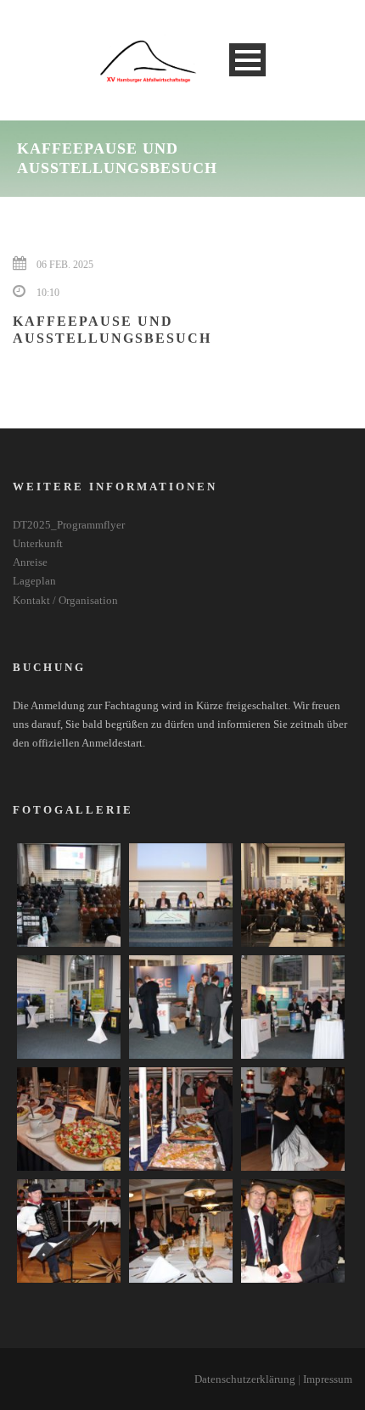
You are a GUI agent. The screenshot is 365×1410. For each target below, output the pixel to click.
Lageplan (34, 580)
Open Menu (247, 59)
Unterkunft (38, 543)
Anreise (30, 562)
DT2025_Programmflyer (69, 524)
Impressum (327, 1379)
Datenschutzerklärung (244, 1379)
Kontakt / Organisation (65, 600)
